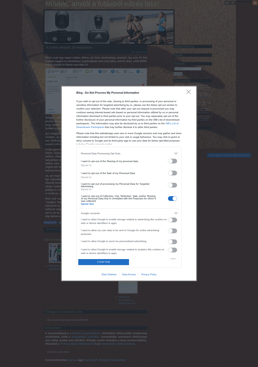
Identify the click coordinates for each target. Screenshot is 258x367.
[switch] (172, 161)
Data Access (129, 274)
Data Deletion (109, 274)
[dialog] (129, 183)
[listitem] (129, 153)
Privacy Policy (149, 274)
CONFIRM (103, 262)
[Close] (189, 93)
